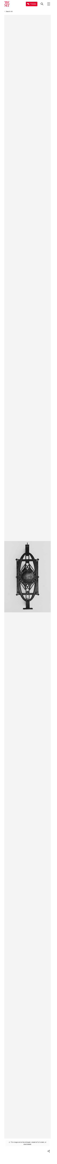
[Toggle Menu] (49, 4)
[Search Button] (42, 4)
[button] (49, 1151)
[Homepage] (7, 4)
